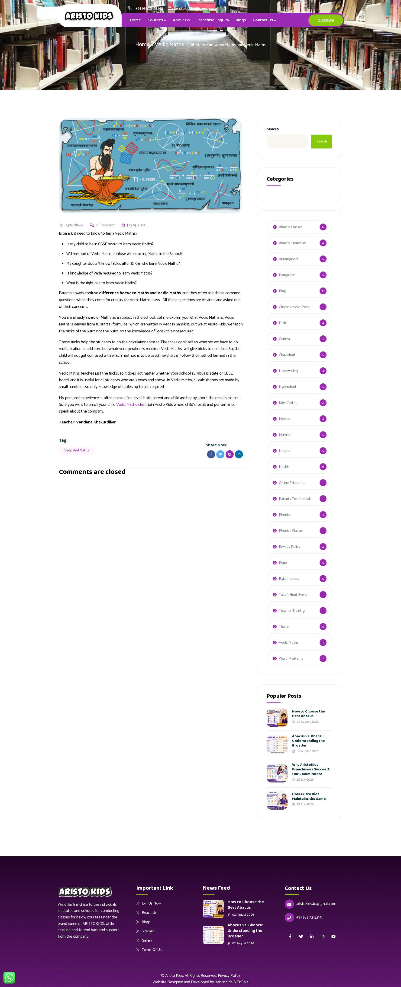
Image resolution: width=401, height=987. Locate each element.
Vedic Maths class (131, 404)
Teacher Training (292, 611)
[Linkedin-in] (311, 936)
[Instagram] (322, 936)
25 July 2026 (305, 779)
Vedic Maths (169, 44)
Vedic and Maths (76, 450)
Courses (155, 20)
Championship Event (294, 307)
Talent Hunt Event (293, 595)
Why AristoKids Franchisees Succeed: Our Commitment (311, 769)
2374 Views (74, 225)
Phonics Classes (291, 531)
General (285, 339)
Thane (283, 627)
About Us (181, 20)
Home (135, 20)
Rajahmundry (289, 579)
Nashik (284, 467)
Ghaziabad (287, 355)
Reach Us (149, 913)
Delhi (283, 323)
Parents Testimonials (295, 499)
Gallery (147, 940)
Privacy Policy (289, 547)
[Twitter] (300, 936)
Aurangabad (288, 259)
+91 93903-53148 (149, 9)
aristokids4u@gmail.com (316, 904)
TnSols (242, 982)
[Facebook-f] (290, 936)
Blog (282, 291)
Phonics (285, 515)
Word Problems (291, 659)
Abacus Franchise (292, 243)
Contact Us (263, 20)
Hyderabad (287, 387)
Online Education (292, 483)
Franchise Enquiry (213, 20)
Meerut (284, 419)
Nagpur (285, 451)
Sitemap (148, 931)
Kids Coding (288, 403)
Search (273, 129)
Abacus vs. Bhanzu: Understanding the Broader (308, 740)
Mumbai (285, 435)
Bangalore (287, 275)
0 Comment (105, 225)
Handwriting (288, 371)
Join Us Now (151, 903)
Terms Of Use (152, 950)
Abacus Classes (291, 227)
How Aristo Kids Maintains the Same (309, 796)
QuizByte (325, 20)
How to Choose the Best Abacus (308, 714)
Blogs (241, 20)
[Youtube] (333, 936)
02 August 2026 (307, 721)
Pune (283, 563)
